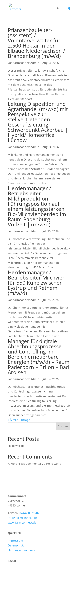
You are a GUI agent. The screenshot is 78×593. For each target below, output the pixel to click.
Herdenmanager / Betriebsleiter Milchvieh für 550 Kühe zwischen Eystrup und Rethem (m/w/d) (37, 283)
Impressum (15, 540)
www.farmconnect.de (22, 522)
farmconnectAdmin (26, 63)
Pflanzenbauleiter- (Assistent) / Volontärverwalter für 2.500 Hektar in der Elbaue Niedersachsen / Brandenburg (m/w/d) (36, 42)
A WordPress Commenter (24, 463)
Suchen (63, 426)
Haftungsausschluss (21, 550)
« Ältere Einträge (19, 420)
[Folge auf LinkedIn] (27, 572)
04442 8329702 (29, 513)
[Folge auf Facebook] (11, 572)
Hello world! (16, 446)
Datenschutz (16, 545)
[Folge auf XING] (19, 572)
